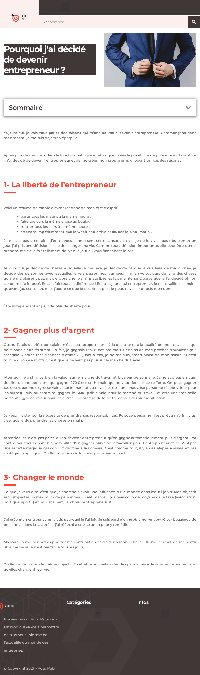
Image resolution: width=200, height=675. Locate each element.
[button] (65, 6)
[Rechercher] (194, 22)
